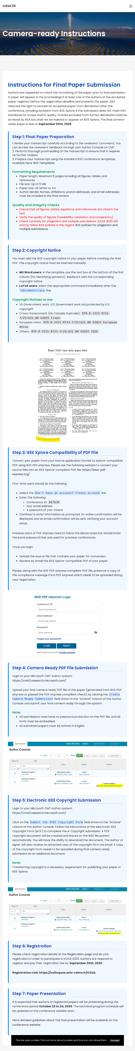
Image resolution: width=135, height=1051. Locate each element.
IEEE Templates (43, 163)
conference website (26, 1025)
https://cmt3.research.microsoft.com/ (39, 681)
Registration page (79, 954)
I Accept (115, 1040)
